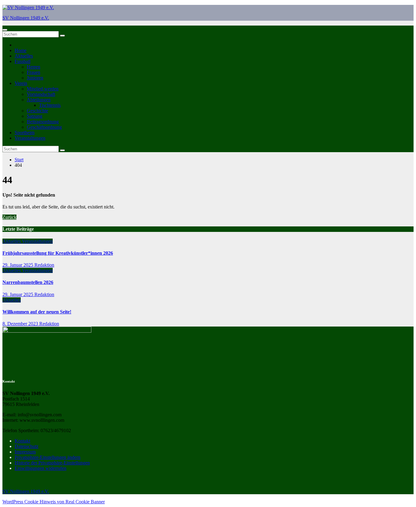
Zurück (9, 217)
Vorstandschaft (41, 94)
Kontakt (22, 440)
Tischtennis (50, 105)
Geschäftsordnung (44, 127)
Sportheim (24, 132)
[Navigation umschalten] (4, 30)
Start (19, 159)
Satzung (34, 116)
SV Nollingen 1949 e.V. (25, 17)
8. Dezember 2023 (20, 323)
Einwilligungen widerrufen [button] (40, 468)
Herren (33, 66)
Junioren (35, 77)
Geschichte (37, 110)
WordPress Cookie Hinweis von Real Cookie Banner (53, 501)
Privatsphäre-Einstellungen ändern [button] (47, 457)
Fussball (22, 61)
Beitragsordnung (43, 121)
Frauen (33, 72)
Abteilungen (39, 99)
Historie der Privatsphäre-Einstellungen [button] (52, 462)
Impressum (25, 451)
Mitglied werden (42, 88)
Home (20, 50)
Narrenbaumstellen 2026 (27, 282)
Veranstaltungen (30, 138)
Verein (21, 83)
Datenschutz (26, 446)
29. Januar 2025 (18, 264)
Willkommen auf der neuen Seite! (36, 311)
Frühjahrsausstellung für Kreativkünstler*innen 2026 (57, 253)
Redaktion (44, 264)
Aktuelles (24, 55)
